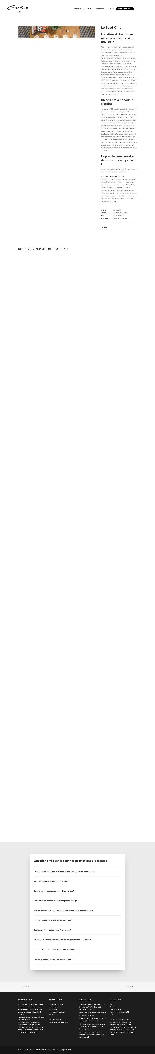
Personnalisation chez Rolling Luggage (77, 540)
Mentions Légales (116, 1009)
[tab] (77, 872)
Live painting (53, 1009)
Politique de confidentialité (119, 1012)
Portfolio (89, 9)
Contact (113, 1007)
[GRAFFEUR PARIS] (19, 9)
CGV (111, 1014)
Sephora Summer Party (77, 733)
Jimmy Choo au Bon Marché (77, 347)
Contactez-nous (125, 9)
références (100, 9)
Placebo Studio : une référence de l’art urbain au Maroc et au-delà (92, 1019)
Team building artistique (57, 1012)
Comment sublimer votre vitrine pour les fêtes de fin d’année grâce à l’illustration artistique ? (92, 1007)
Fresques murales (55, 1007)
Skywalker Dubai (77, 443)
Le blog (111, 9)
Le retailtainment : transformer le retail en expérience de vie (92, 1014)
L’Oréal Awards (77, 830)
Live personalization (55, 1019)
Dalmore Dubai (78, 636)
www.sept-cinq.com (120, 218)
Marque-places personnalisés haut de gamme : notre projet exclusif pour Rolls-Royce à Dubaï (92, 1026)
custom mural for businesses (58, 1022)
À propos (52, 1014)
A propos (77, 9)
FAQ (111, 1004)
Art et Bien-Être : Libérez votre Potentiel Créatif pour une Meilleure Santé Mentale (91, 1034)
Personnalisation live (56, 1004)
